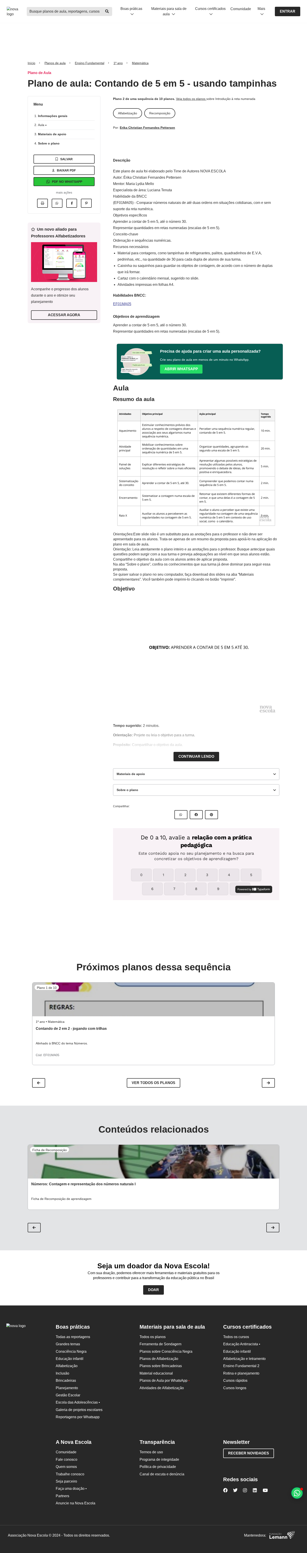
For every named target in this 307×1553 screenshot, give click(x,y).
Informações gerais (52, 116)
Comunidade (240, 9)
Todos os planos (153, 1337)
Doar (153, 1290)
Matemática (140, 63)
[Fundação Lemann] (282, 1535)
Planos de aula (55, 63)
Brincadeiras (66, 1380)
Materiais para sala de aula (169, 11)
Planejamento (67, 1388)
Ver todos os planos (153, 1083)
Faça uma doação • (71, 1488)
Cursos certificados (210, 9)
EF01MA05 (122, 304)
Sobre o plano (49, 143)
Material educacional (156, 1373)
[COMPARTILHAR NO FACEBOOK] (196, 814)
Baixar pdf (66, 170)
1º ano (118, 63)
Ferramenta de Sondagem (160, 1344)
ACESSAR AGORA (64, 315)
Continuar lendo (196, 756)
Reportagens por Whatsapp (78, 1417)
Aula (41, 125)
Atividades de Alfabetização (162, 1388)
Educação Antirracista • (241, 1344)
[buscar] (107, 11)
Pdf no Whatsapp (67, 181)
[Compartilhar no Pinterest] (86, 203)
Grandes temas (68, 1344)
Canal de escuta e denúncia (162, 1474)
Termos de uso (151, 1452)
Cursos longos (234, 1388)
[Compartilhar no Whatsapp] (57, 203)
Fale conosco (66, 1459)
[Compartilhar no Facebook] (71, 203)
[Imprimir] (42, 203)
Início (31, 63)
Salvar (66, 159)
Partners (62, 1496)
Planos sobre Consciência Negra (166, 1351)
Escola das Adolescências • (78, 1402)
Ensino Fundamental (89, 63)
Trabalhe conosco (70, 1474)
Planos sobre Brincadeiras (161, 1366)
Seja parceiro (66, 1481)
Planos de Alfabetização (159, 1359)
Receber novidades (248, 1453)
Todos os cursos (236, 1337)
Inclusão (62, 1373)
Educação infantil (69, 1359)
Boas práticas (131, 9)
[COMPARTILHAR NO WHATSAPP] (180, 814)
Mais (261, 9)
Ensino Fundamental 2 (241, 1366)
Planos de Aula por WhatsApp (165, 1380)
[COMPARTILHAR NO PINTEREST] (211, 814)
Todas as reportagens (73, 1337)
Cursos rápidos (235, 1380)
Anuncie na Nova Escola (75, 1503)
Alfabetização (67, 1366)
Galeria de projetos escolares (79, 1410)
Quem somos (66, 1467)
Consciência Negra (71, 1351)
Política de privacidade (158, 1467)
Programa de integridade (159, 1459)
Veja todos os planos (191, 99)
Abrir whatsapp (181, 369)
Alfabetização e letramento (244, 1359)
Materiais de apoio (52, 134)
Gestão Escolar (68, 1395)
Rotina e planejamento (241, 1373)
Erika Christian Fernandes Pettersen (147, 127)
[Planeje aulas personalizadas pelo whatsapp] (297, 1493)
